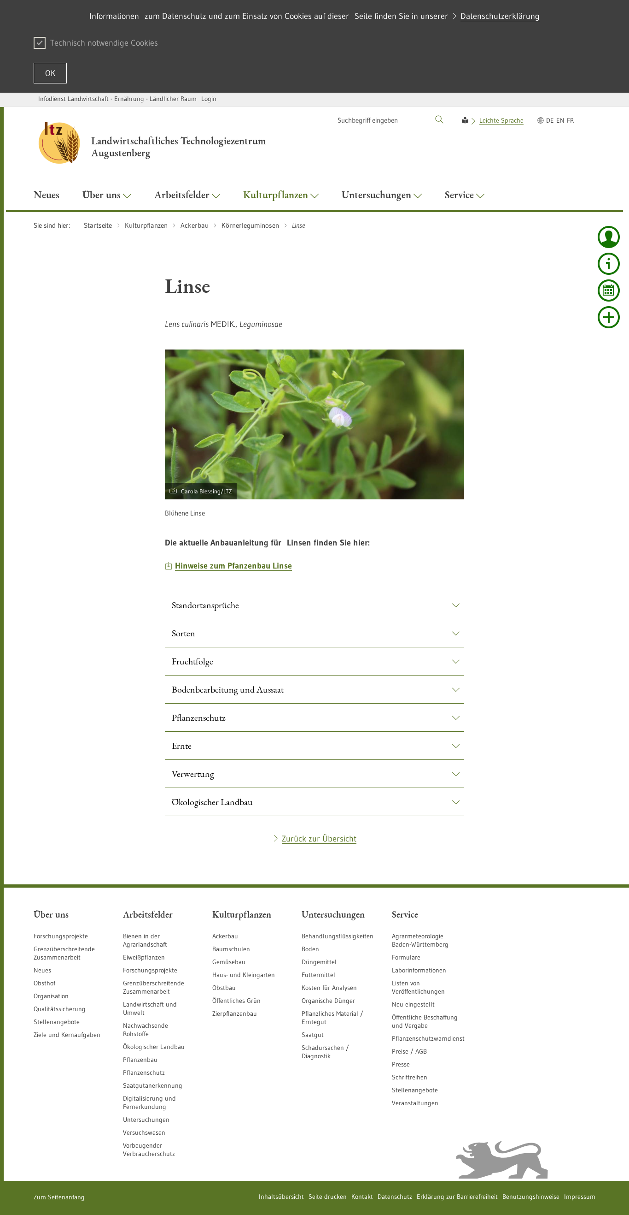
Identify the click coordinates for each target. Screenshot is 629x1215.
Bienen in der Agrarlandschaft (145, 940)
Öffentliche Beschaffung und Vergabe (425, 1021)
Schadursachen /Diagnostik (325, 1051)
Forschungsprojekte (61, 936)
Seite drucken (328, 1196)
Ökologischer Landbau (154, 1047)
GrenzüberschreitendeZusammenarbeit (153, 987)
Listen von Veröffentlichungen (418, 987)
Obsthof (44, 983)
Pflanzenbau (140, 1059)
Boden (310, 949)
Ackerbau (225, 936)
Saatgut (313, 1035)
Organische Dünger (328, 1000)
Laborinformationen (419, 970)
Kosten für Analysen (329, 988)
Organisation (51, 996)
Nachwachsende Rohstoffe (145, 1029)
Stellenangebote (57, 1022)
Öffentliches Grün (236, 1000)
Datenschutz (395, 1196)
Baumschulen (231, 949)
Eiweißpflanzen (144, 957)
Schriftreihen (409, 1077)
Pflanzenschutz (144, 1072)
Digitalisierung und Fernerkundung (149, 1102)
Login (208, 99)
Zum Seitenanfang (59, 1197)
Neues (42, 970)
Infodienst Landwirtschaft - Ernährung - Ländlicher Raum (117, 99)
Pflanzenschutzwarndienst (428, 1038)
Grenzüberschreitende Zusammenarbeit (64, 953)
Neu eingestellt (413, 1004)
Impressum (579, 1196)
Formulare (406, 957)
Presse (401, 1064)
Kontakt (362, 1196)
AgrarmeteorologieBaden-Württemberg (420, 940)
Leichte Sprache (501, 120)
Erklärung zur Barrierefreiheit (457, 1196)
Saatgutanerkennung (152, 1085)
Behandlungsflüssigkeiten (337, 936)
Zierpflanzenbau (234, 1013)
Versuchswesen (144, 1132)
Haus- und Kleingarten (243, 975)
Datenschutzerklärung (500, 16)
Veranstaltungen (415, 1103)
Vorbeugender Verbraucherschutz (149, 1149)
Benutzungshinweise (530, 1196)
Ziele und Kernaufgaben (67, 1035)
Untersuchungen (146, 1119)
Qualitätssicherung (60, 1009)
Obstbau (224, 988)
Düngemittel (319, 962)
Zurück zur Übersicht (319, 839)
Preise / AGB (409, 1051)
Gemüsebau (228, 962)
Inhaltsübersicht (281, 1196)
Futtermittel (318, 975)
